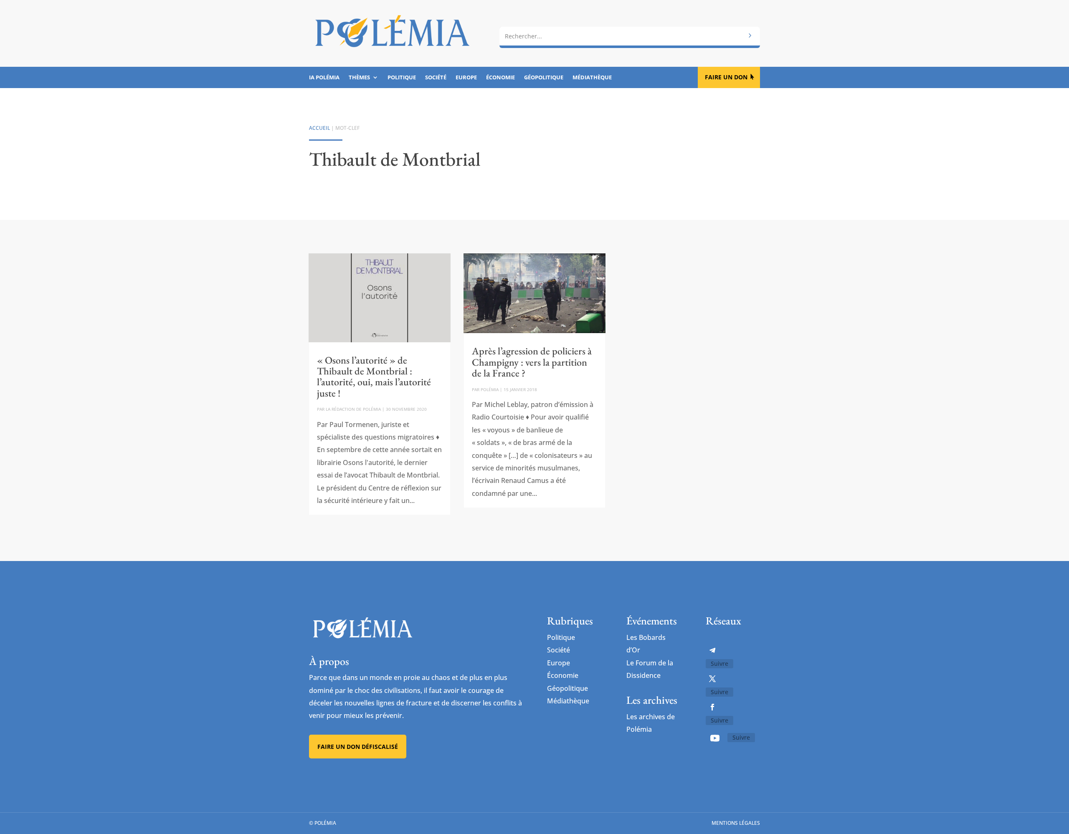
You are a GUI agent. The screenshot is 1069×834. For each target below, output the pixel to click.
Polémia (490, 389)
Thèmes (359, 77)
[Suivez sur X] (712, 678)
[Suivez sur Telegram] (712, 650)
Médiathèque (592, 77)
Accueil (319, 127)
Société (435, 77)
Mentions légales (736, 822)
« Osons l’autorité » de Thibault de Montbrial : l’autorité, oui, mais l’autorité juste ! (374, 376)
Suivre (719, 663)
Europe (466, 77)
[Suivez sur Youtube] (715, 738)
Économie (500, 77)
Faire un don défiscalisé (357, 747)
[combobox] (629, 36)
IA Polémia (324, 77)
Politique (402, 77)
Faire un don (726, 77)
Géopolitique (543, 77)
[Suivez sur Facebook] (712, 707)
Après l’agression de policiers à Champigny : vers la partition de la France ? (532, 361)
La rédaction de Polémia (353, 409)
